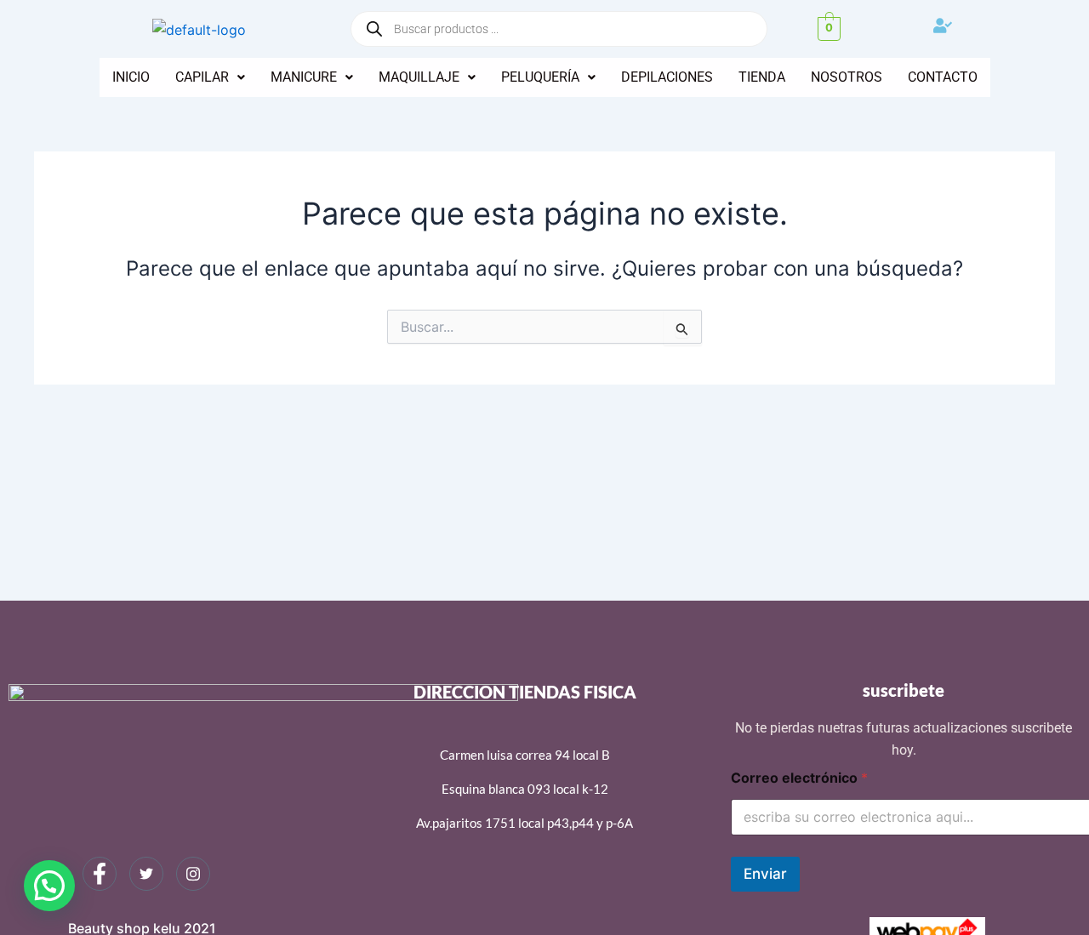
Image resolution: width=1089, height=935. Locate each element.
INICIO (131, 77)
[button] (210, 77)
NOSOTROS (846, 77)
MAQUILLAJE (419, 77)
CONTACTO (943, 77)
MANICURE (304, 77)
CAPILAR (202, 77)
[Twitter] (146, 874)
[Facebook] (100, 874)
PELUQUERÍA (540, 77)
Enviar (765, 873)
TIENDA (761, 77)
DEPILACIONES (667, 77)
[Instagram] (193, 874)
